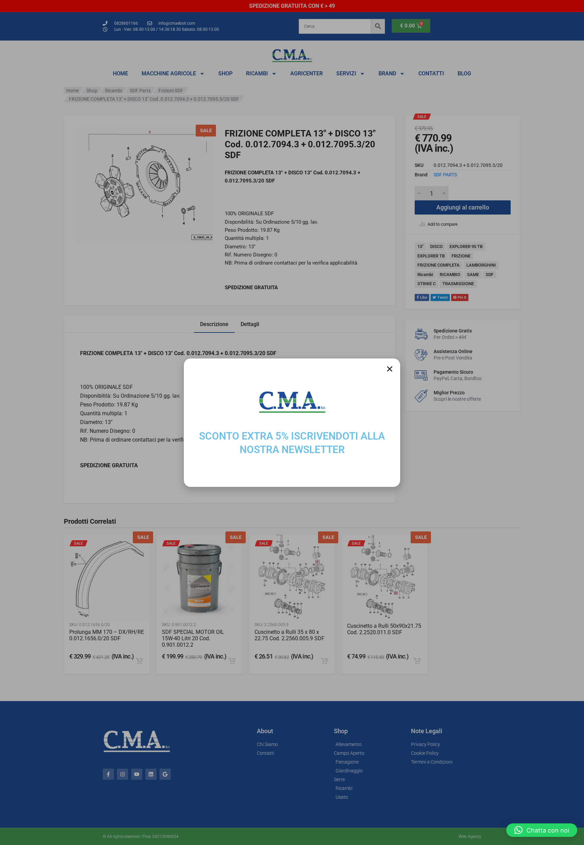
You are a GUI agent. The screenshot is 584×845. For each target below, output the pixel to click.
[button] (541, 830)
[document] (292, 422)
